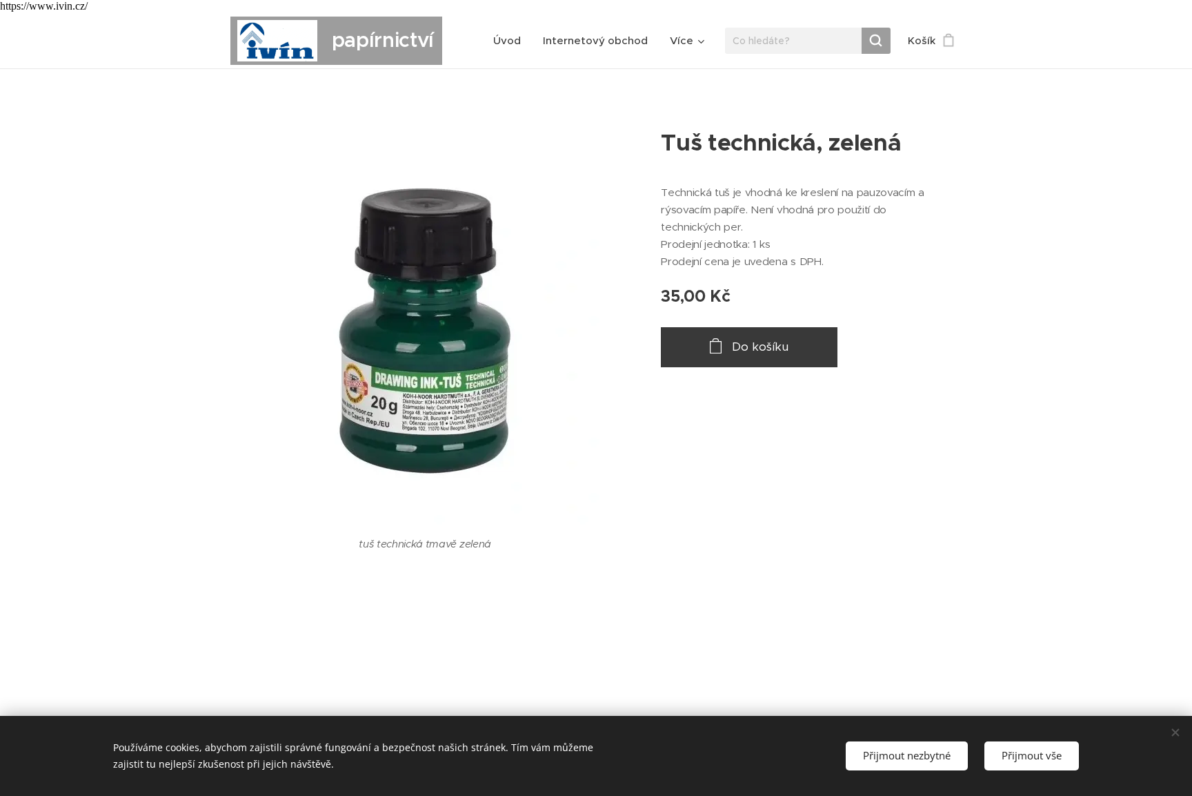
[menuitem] (511, 40)
